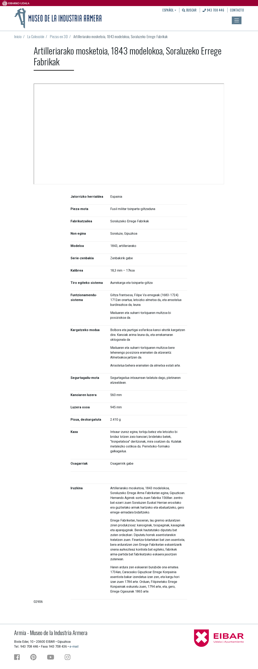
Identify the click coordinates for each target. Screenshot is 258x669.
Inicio (18, 36)
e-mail (74, 646)
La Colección (35, 36)
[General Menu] (236, 20)
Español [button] (168, 10)
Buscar (191, 10)
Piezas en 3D (59, 36)
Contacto (237, 10)
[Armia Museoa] (58, 17)
